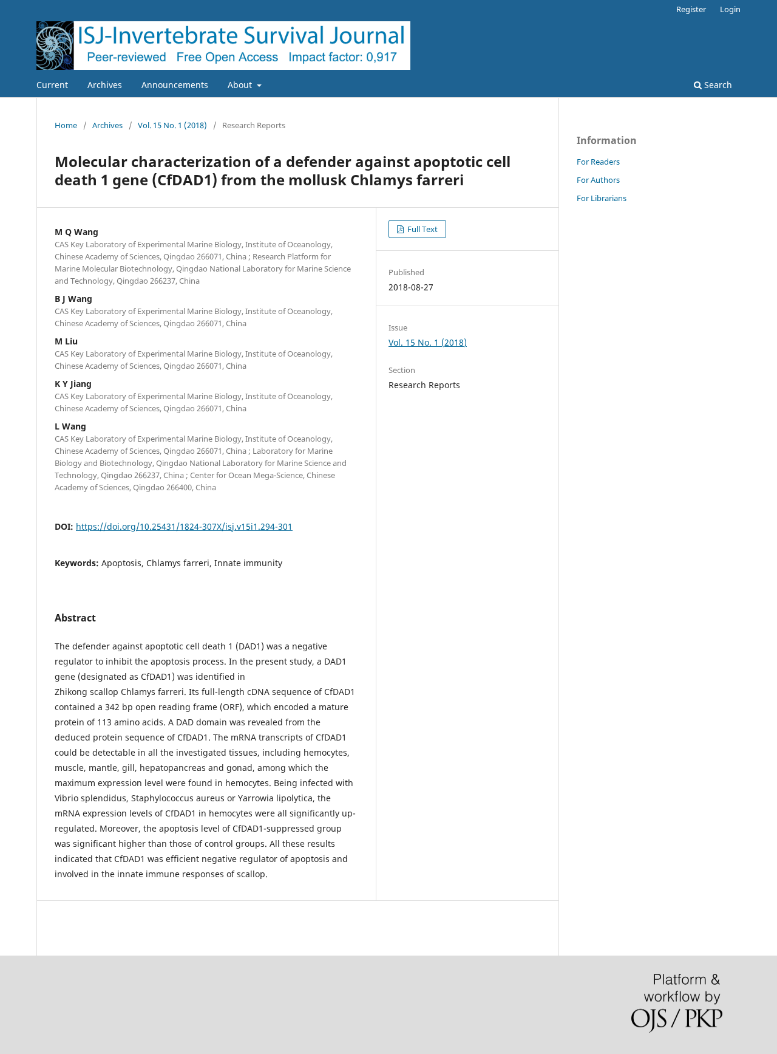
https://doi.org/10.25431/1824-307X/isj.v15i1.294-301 (184, 526)
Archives (104, 85)
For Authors (598, 179)
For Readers (598, 161)
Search (717, 85)
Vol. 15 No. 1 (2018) (172, 125)
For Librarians (601, 198)
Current (52, 85)
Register (691, 9)
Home (66, 125)
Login (730, 9)
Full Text (421, 229)
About (241, 85)
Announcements (174, 85)
